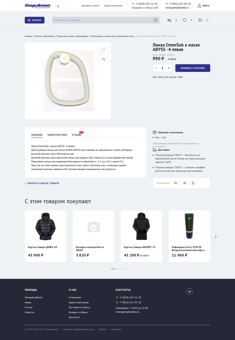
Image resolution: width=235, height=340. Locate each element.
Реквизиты (116, 329)
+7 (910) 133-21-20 (147, 3)
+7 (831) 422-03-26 (180, 3)
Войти (206, 5)
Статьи (28, 307)
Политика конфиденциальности (78, 329)
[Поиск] (155, 20)
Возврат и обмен (78, 312)
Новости (29, 312)
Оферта (103, 329)
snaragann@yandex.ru (177, 7)
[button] (19, 237)
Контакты (74, 317)
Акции (28, 302)
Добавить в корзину (193, 68)
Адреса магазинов (113, 5)
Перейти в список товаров (43, 183)
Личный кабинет (34, 297)
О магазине (75, 297)
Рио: (157, 137)
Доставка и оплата (90, 5)
